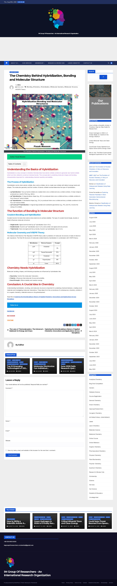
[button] (108, 63)
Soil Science (93, 489)
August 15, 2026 (41, 526)
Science (21, 362)
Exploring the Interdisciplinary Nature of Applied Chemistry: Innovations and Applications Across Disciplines (62, 331)
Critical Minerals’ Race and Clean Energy (71, 522)
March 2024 (93, 331)
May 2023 (92, 369)
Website (8, 440)
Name (8, 421)
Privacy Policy (69, 582)
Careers (91, 388)
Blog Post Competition (96, 383)
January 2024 (93, 340)
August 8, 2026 (95, 526)
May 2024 (92, 323)
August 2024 (93, 310)
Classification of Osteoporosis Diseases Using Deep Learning (99, 186)
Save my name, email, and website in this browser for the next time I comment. (31, 450)
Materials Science (94, 430)
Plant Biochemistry (95, 459)
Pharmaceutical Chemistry (97, 451)
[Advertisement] (58, 49)
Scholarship (93, 476)
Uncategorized (23, 364)
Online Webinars (94, 442)
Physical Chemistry (95, 455)
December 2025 (94, 251)
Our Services (27, 63)
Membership (39, 63)
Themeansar (34, 582)
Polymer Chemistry (95, 463)
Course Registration (95, 396)
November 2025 (94, 255)
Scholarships (104, 582)
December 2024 (94, 297)
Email (8, 431)
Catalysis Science (94, 392)
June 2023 (92, 365)
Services (92, 485)
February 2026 (93, 243)
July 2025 (92, 272)
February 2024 (94, 335)
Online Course (93, 438)
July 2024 (92, 314)
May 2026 (92, 230)
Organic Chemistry (95, 447)
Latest (9, 360)
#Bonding (29, 87)
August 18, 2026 (13, 526)
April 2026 (92, 234)
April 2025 (92, 281)
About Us (14, 63)
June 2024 (92, 318)
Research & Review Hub (56, 63)
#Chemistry (36, 87)
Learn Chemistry (74, 63)
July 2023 (92, 361)
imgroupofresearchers (67, 360)
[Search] (103, 77)
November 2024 (94, 302)
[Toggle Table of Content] (23, 164)
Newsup (27, 582)
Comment (9, 388)
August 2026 (93, 217)
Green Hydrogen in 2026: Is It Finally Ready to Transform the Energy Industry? (98, 134)
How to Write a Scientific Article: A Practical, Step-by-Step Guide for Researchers (100, 127)
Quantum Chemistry (95, 468)
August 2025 (93, 268)
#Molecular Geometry (57, 87)
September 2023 (94, 356)
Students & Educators (12, 364)
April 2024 (92, 327)
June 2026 (92, 226)
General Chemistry (95, 400)
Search (91, 71)
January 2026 (93, 247)
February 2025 (93, 289)
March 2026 (93, 238)
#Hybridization (45, 87)
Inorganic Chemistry (95, 413)
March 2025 (93, 285)
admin (19, 371)
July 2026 (92, 222)
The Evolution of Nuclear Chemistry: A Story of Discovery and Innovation (100, 169)
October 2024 (93, 306)
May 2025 (92, 276)
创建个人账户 (93, 175)
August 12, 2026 (68, 526)
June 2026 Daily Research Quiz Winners (68, 368)
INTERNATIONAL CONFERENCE (99, 417)
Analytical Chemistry (95, 379)
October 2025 (93, 259)
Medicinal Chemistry (95, 434)
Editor (19, 85)
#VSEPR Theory (20, 89)
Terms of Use (78, 582)
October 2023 (93, 352)
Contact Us (87, 63)
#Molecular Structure (71, 87)
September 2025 (94, 264)
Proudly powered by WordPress (12, 582)
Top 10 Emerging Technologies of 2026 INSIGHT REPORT (17, 368)
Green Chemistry (94, 404)
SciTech (111, 582)
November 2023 (94, 348)
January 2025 (93, 293)
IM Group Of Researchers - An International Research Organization (58, 33)
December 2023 (94, 344)
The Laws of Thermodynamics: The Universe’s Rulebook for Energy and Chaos (26, 330)
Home (63, 582)
